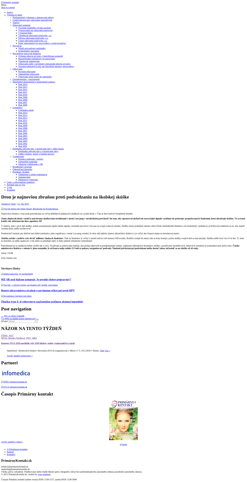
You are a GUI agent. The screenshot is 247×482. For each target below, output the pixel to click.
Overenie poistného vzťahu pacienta (34, 28)
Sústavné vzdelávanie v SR (30, 164)
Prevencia (17, 46)
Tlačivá (16, 22)
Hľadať (4, 321)
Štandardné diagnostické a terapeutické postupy (34, 82)
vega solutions (44, 474)
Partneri (10, 452)
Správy (10, 12)
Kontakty (11, 190)
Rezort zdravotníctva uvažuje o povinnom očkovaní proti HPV (38, 290)
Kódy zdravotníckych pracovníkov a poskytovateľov (42, 43)
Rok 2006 (22, 105)
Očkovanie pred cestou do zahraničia (35, 76)
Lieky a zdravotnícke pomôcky (21, 182)
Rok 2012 (22, 89)
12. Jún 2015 (23, 204)
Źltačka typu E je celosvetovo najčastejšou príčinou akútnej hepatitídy (42, 301)
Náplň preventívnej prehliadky (32, 48)
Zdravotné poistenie (21, 25)
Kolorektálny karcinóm (28, 51)
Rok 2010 (22, 95)
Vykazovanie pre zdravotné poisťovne (35, 30)
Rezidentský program (22, 167)
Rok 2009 (22, 97)
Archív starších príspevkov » (20, 356)
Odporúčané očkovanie (28, 74)
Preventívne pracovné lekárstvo (27, 53)
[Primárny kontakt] (10, 2)
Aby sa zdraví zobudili (12, 316)
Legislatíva (17, 107)
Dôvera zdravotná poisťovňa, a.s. (33, 38)
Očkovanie (17, 69)
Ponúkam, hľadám (21, 172)
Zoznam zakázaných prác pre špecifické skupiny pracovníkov (46, 66)
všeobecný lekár (8, 204)
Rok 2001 (22, 146)
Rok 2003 (22, 141)
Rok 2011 (22, 92)
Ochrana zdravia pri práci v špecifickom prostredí (40, 56)
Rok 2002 (22, 143)
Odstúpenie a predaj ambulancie (32, 174)
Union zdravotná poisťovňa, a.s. (32, 40)
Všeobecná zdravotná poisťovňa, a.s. (35, 35)
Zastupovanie (24, 177)
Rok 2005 (22, 136)
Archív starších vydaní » (12, 442)
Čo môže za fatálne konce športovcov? (20, 318)
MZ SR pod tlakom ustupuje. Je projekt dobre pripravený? (36, 279)
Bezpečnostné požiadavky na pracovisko (36, 58)
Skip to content (8, 7)
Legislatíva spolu (26, 110)
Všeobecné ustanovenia (29, 61)
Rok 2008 (22, 100)
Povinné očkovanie (27, 71)
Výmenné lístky (25, 33)
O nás (9, 187)
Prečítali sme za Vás (16, 185)
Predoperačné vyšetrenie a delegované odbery (33, 17)
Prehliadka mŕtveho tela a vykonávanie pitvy (38, 151)
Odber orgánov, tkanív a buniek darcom (36, 154)
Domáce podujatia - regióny (30, 159)
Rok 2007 (22, 102)
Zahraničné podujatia (27, 161)
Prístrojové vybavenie (28, 179)
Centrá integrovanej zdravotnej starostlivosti (32, 20)
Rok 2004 (22, 138)
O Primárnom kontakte (17, 449)
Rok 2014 (22, 84)
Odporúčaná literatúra (22, 169)
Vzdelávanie (18, 156)
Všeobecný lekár (14, 15)
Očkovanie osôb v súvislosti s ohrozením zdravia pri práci (44, 64)
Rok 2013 (22, 87)
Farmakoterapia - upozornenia (26, 79)
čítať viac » (105, 350)
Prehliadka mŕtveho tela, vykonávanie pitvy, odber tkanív (38, 149)
